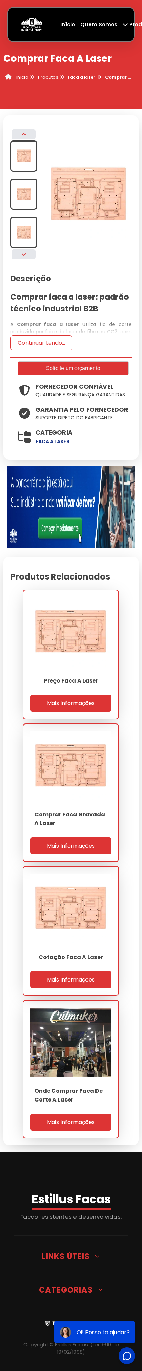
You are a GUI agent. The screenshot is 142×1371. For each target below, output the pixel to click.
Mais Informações (71, 703)
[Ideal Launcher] (71, 507)
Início (67, 24)
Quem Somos (99, 24)
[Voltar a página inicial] (32, 24)
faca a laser (52, 441)
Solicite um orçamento (73, 368)
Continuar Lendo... (41, 343)
